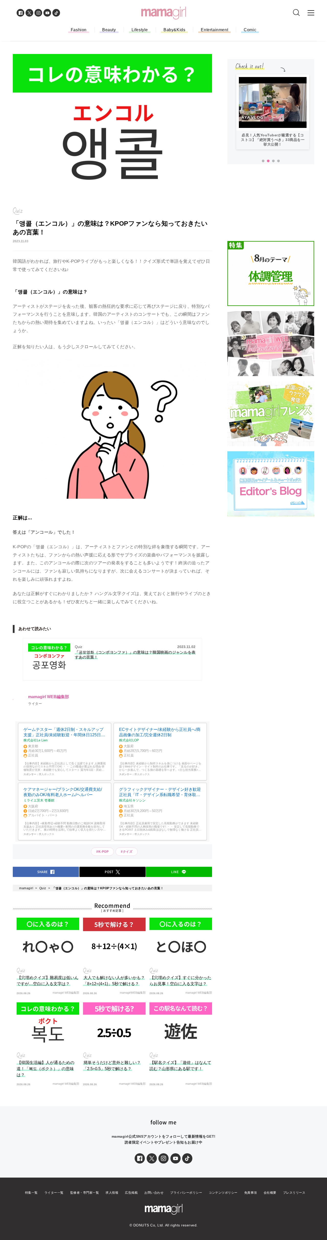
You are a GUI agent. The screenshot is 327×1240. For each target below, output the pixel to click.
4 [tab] (278, 161)
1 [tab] (263, 161)
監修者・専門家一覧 (84, 1192)
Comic (250, 30)
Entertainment (214, 30)
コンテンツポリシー (223, 1192)
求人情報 (112, 1192)
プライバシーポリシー (186, 1192)
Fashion (79, 30)
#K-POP (102, 851)
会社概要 (270, 1192)
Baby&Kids (174, 30)
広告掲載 (131, 1192)
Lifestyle (140, 30)
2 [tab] (268, 161)
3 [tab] (273, 161)
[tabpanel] (272, 111)
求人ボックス (46, 774)
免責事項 (250, 1192)
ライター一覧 (54, 1192)
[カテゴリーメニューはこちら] (311, 12)
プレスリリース (294, 1192)
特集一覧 (31, 1192)
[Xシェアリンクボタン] (152, 1158)
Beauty (109, 30)
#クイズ (126, 851)
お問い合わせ (154, 1192)
